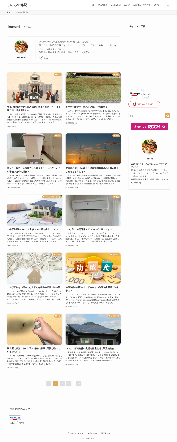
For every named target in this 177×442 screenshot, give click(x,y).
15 (79, 383)
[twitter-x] (46, 57)
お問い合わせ (93, 433)
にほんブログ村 (16, 422)
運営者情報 (105, 433)
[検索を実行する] (167, 115)
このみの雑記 (17, 5)
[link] (41, 57)
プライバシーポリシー (76, 433)
